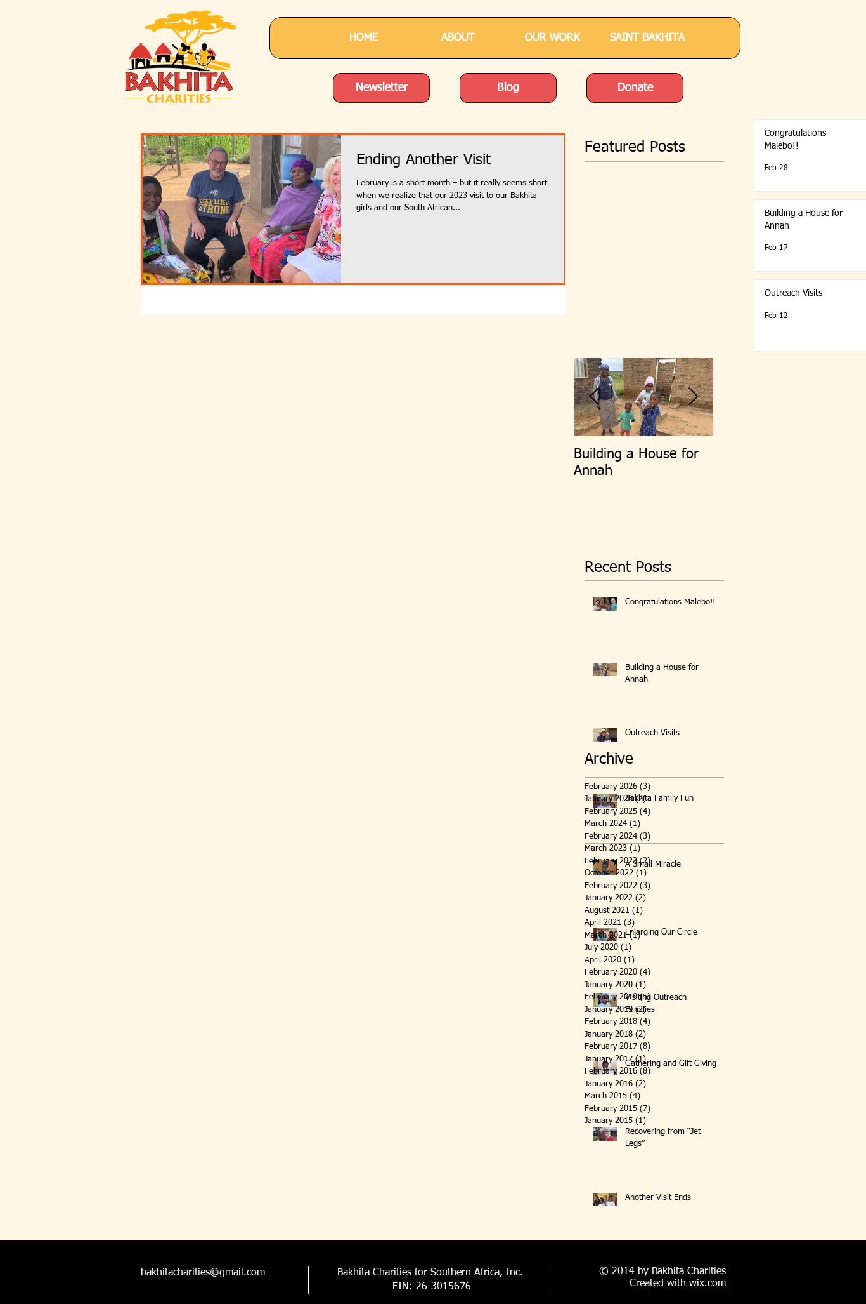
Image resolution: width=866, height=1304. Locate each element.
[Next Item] (693, 397)
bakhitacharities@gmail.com (203, 1273)
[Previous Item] (594, 397)
